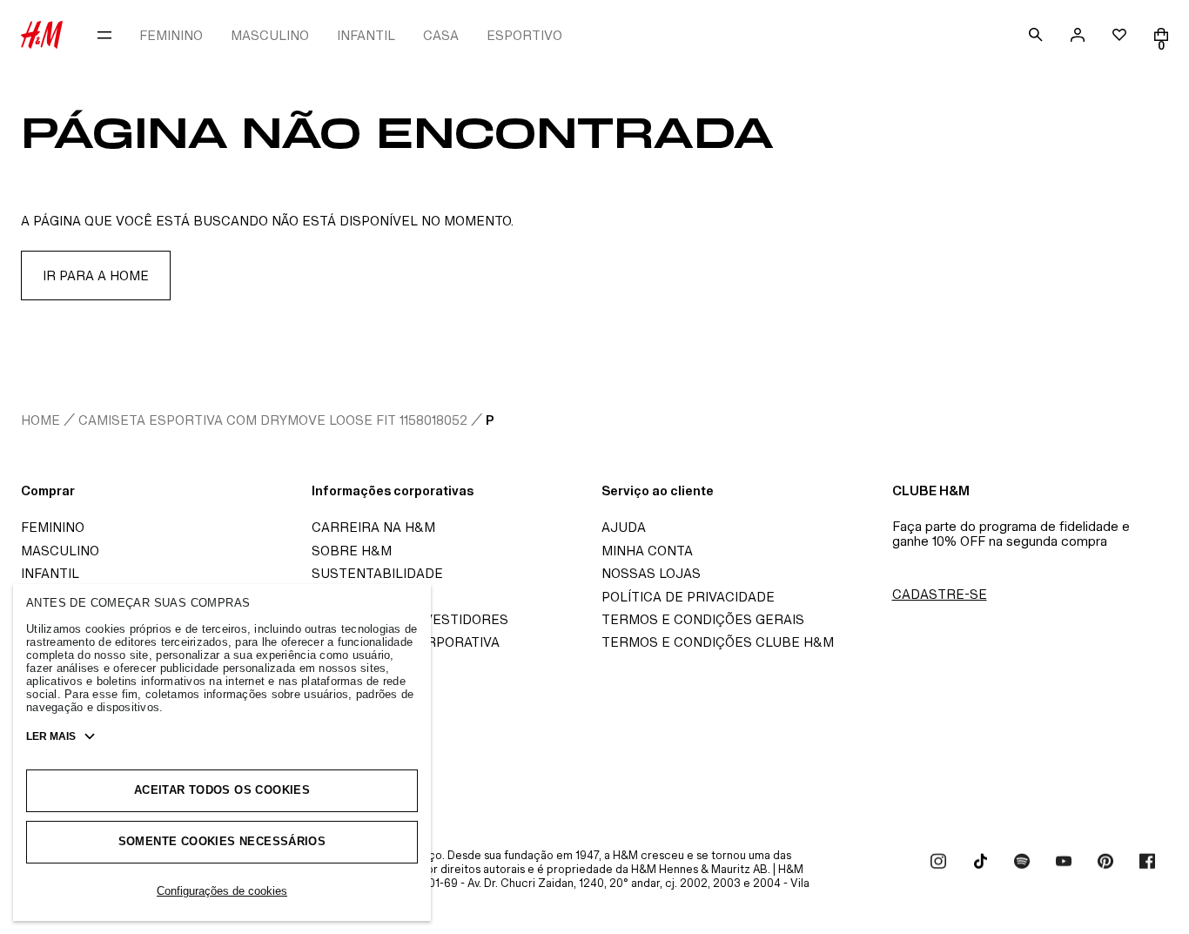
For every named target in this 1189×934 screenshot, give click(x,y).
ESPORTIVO (524, 35)
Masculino (60, 550)
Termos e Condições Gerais (702, 619)
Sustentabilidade (377, 573)
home (40, 420)
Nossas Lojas (651, 573)
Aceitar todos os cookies (222, 789)
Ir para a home (96, 275)
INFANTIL (366, 35)
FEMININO (171, 35)
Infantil (50, 573)
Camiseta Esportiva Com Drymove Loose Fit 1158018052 (272, 420)
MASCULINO (270, 35)
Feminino (52, 527)
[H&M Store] (42, 35)
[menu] (104, 35)
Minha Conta (647, 550)
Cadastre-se (939, 594)
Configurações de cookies (222, 890)
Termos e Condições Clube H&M (717, 642)
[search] (1036, 35)
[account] (1077, 35)
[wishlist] (1119, 35)
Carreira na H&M (373, 527)
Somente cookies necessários (222, 841)
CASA (441, 35)
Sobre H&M (352, 550)
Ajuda (623, 527)
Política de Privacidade (688, 596)
